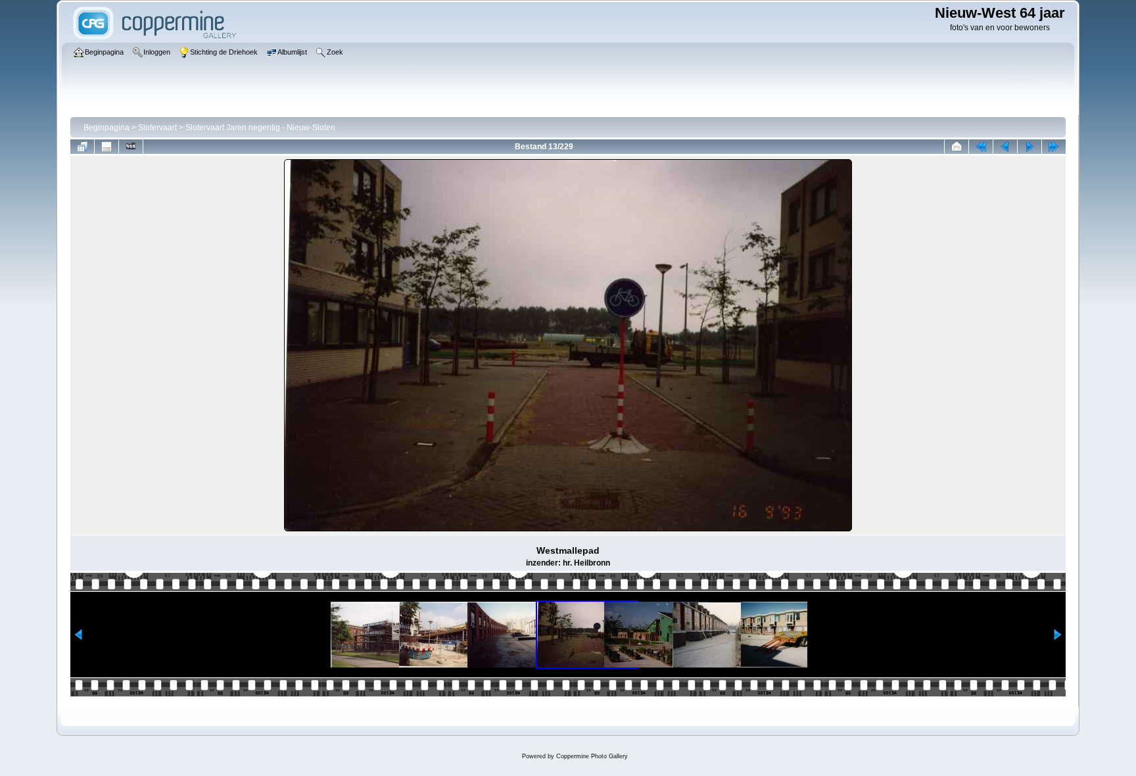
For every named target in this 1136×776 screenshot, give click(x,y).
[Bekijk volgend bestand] (1029, 146)
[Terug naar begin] (981, 146)
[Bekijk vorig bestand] (1005, 146)
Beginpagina (106, 127)
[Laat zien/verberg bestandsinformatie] (106, 146)
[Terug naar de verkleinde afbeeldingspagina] (82, 146)
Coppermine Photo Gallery (592, 756)
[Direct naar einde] (1054, 146)
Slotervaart (157, 127)
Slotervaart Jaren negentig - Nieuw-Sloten (260, 127)
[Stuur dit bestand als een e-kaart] (956, 146)
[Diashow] (131, 146)
